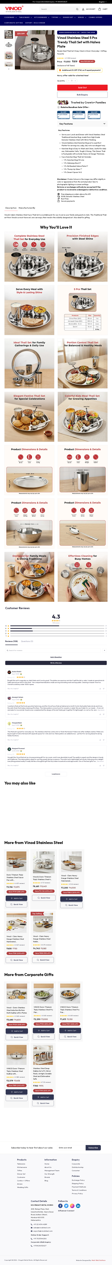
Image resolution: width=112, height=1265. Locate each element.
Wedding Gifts (22, 1187)
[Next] (8, 68)
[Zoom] (35, 50)
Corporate (76, 1164)
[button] (66, 58)
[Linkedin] (78, 1206)
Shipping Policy (78, 1183)
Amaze (19, 1184)
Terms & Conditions (79, 1190)
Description (11, 208)
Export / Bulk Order (35, 23)
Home (47, 1164)
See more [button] (100, 710)
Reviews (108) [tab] (11, 641)
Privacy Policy (77, 1193)
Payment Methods (79, 1187)
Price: (59, 61)
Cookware (9, 17)
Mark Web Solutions (98, 1260)
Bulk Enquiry (82, 95)
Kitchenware (41, 17)
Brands (47, 1177)
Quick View (18, 905)
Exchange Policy (78, 1180)
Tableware (24, 17)
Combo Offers (95, 17)
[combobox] (59, 9)
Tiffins (55, 17)
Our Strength (50, 1174)
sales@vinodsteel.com (41, 1228)
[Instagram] (72, 1206)
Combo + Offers (23, 1181)
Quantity (61, 81)
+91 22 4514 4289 (40, 1224)
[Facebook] (60, 1206)
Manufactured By (27, 208)
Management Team (52, 1170)
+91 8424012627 (39, 1246)
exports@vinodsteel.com (43, 1231)
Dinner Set (68, 17)
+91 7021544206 (39, 1239)
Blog (46, 1181)
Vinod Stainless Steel (43, 842)
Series (81, 17)
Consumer (76, 1170)
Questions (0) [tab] (27, 641)
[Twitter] (66, 1206)
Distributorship (77, 1167)
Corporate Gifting (13, 23)
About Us (48, 1167)
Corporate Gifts (38, 974)
